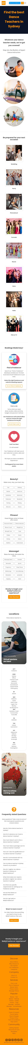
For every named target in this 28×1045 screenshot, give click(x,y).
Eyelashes (8, 495)
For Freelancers (14, 967)
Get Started (14, 597)
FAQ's (14, 1033)
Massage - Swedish (14, 1004)
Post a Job (14, 983)
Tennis (19, 535)
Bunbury (14, 746)
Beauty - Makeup (14, 999)
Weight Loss (20, 527)
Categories (14, 969)
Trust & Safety (14, 1014)
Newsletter (14, 1031)
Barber (8, 491)
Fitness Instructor (19, 523)
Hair (8, 487)
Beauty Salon (14, 987)
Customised (20, 543)
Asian (19, 579)
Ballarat (14, 734)
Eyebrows (19, 491)
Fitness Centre (14, 989)
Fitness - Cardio (14, 1000)
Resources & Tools (14, 1029)
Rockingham (14, 748)
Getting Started (14, 1028)
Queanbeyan (14, 685)
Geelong (14, 737)
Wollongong (14, 688)
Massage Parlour (14, 991)
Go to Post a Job (14, 424)
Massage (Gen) (8, 559)
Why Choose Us (14, 964)
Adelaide (14, 720)
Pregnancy (8, 567)
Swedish (20, 559)
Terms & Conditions (14, 1020)
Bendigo (14, 736)
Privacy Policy (14, 1018)
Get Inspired (14, 965)
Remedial (8, 563)
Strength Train (8, 531)
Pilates (8, 535)
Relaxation (8, 575)
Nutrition (8, 543)
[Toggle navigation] (25, 3)
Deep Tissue (20, 567)
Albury (14, 678)
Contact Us (14, 977)
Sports (19, 563)
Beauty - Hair (14, 997)
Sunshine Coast (14, 711)
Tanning (8, 503)
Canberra (14, 671)
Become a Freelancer (15, 3)
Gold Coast (14, 702)
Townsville (14, 714)
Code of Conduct (14, 1012)
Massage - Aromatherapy (14, 1006)
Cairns (14, 700)
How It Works (14, 962)
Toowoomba (14, 713)
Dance (19, 539)
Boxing (8, 539)
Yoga (19, 531)
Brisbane (14, 699)
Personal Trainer (8, 523)
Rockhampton (14, 707)
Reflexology (8, 571)
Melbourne (14, 732)
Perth (14, 744)
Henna (19, 507)
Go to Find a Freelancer (14, 386)
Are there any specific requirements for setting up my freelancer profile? (12, 887)
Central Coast (14, 679)
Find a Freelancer (14, 985)
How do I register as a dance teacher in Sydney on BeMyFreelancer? (11, 871)
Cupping (8, 579)
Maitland (14, 681)
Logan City (14, 704)
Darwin (14, 693)
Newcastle (14, 683)
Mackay (14, 706)
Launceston (14, 727)
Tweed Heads (14, 686)
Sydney (14, 676)
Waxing (20, 503)
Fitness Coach (8, 527)
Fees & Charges (14, 1016)
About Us (14, 975)
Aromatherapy (19, 571)
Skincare (8, 507)
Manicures (19, 495)
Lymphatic (19, 575)
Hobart (14, 725)
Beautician (19, 499)
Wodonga (14, 739)
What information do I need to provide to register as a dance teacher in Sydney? (12, 879)
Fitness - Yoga (14, 1002)
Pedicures (8, 499)
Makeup (20, 487)
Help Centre (14, 920)
